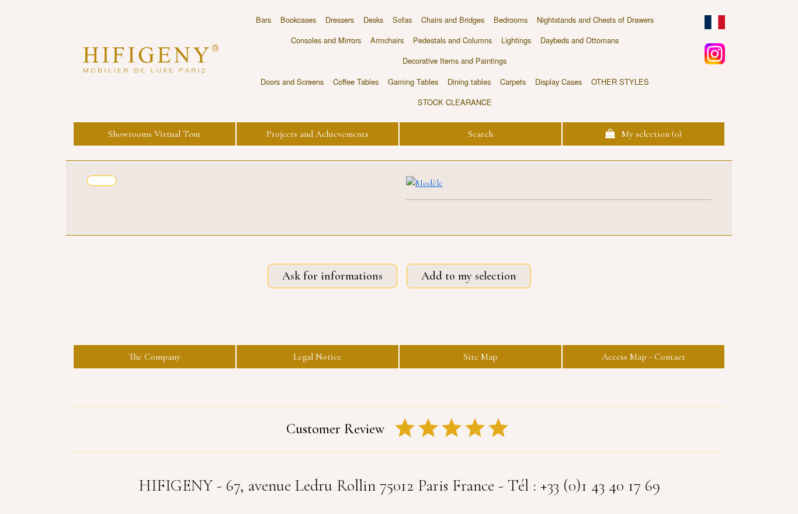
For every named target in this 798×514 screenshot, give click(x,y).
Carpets (513, 81)
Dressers (339, 19)
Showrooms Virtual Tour (154, 134)
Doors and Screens (292, 81)
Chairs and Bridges (452, 19)
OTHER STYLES (620, 81)
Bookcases (298, 19)
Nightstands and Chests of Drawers (595, 19)
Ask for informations (332, 276)
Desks (373, 19)
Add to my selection (468, 276)
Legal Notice (317, 357)
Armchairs (387, 40)
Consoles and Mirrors (326, 40)
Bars (263, 19)
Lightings (516, 40)
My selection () (648, 134)
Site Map (480, 357)
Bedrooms (511, 19)
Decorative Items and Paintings (454, 60)
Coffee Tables (356, 81)
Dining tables (469, 81)
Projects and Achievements (317, 134)
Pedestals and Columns (452, 40)
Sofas (402, 19)
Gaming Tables (413, 81)
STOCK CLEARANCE (455, 102)
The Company (155, 357)
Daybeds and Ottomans (579, 40)
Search (480, 134)
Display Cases (558, 81)
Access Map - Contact (643, 357)
